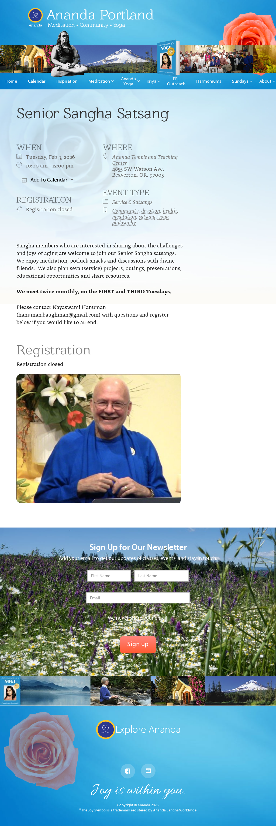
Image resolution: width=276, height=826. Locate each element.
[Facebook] (127, 771)
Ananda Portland (100, 14)
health (170, 210)
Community (125, 210)
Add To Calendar (48, 179)
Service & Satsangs (132, 201)
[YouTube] (148, 771)
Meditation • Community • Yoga (86, 25)
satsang (147, 216)
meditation (124, 216)
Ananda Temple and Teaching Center (145, 159)
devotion (150, 210)
